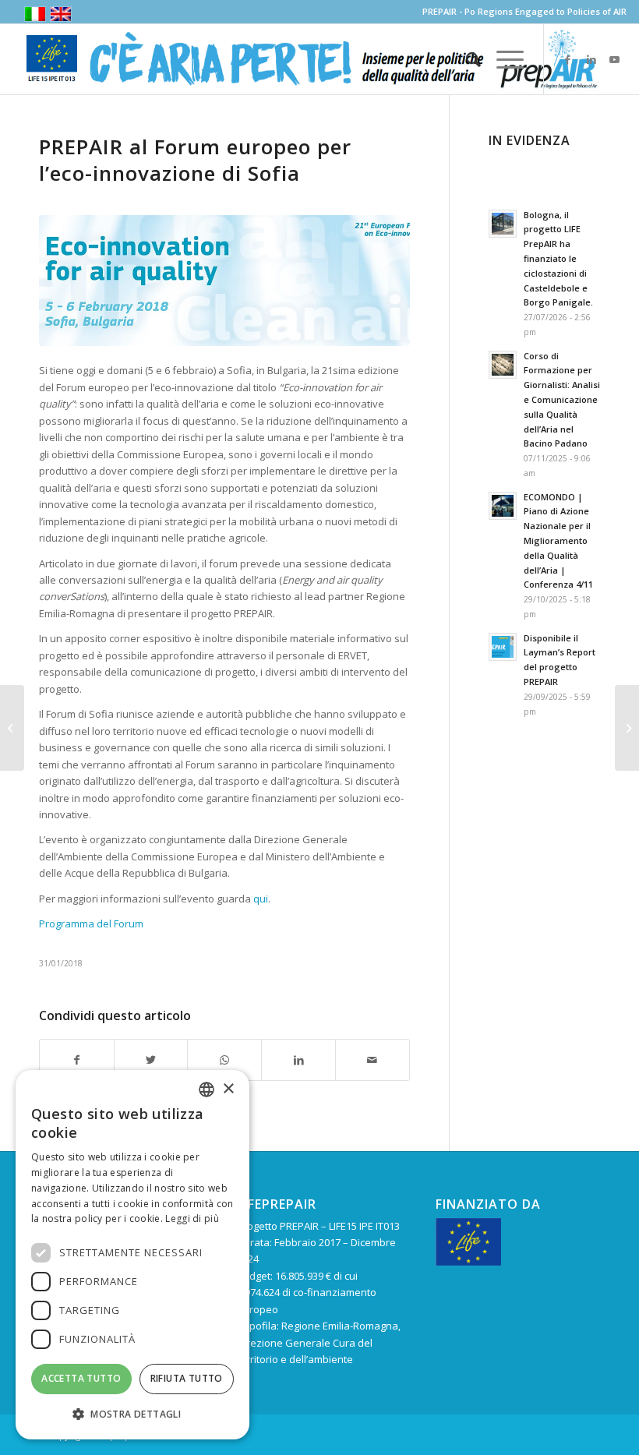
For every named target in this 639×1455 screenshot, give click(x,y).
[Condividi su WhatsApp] (224, 1060)
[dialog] (132, 1254)
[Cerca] (465, 59)
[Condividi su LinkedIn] (298, 1060)
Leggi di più (192, 1218)
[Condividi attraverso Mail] (372, 1060)
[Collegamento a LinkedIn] (591, 59)
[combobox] (206, 1089)
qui (260, 899)
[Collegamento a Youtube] (615, 59)
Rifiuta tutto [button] (186, 1378)
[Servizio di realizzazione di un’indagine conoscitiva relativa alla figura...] (12, 728)
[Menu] (502, 59)
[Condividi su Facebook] (77, 1060)
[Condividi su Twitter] (151, 1060)
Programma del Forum (91, 923)
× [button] (228, 1089)
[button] (132, 1414)
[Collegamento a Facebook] (568, 59)
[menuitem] (465, 59)
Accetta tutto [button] (81, 1378)
